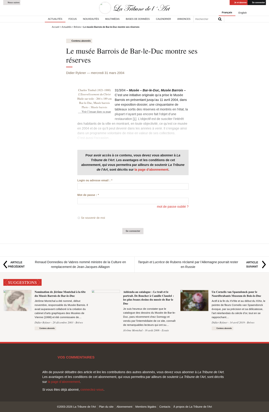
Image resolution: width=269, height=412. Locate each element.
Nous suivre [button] (13, 2)
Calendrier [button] (163, 19)
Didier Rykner (76, 73)
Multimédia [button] (112, 19)
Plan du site (106, 406)
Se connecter (258, 2)
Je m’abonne (240, 2)
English (242, 12)
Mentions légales (145, 406)
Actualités (66, 27)
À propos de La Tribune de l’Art (192, 406)
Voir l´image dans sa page (96, 111)
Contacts (164, 406)
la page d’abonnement (151, 169)
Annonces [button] (183, 19)
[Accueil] (134, 8)
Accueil (55, 27)
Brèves (77, 27)
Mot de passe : (88, 194)
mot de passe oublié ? (173, 206)
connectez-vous (92, 389)
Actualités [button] (55, 19)
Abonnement (124, 406)
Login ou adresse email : (94, 180)
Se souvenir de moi (93, 217)
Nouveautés (91, 19)
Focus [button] (73, 19)
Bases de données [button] (138, 19)
